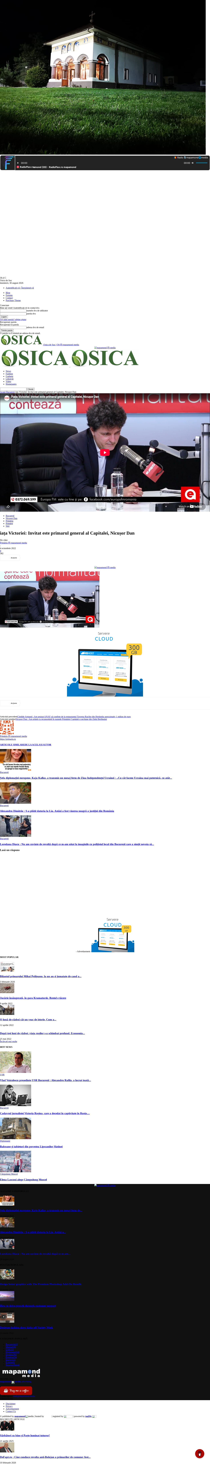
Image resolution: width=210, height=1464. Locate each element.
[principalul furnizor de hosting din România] (47, 1416)
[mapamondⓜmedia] (105, 347)
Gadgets (9, 376)
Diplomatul (5, 1141)
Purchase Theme (13, 300)
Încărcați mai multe (8, 1041)
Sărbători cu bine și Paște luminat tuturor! (25, 1435)
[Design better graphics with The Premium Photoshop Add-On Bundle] (7, 1278)
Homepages (11, 384)
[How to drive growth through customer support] (7, 1300)
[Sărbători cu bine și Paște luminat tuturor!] (7, 1430)
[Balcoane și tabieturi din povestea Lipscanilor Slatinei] (15, 1138)
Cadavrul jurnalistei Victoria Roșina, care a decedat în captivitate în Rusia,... (45, 1113)
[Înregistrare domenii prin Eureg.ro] (68, 1416)
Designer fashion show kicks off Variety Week (26, 1327)
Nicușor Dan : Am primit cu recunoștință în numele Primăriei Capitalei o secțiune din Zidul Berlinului (61, 719)
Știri (7, 526)
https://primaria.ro (8, 739)
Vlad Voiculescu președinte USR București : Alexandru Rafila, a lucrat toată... (45, 1080)
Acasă (3, 392)
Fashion (9, 374)
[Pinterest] (48, 558)
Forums (9, 295)
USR (2, 1074)
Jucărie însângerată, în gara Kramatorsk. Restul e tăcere (33, 997)
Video (8, 381)
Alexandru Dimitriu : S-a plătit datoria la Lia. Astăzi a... (33, 1232)
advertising (15, 1381)
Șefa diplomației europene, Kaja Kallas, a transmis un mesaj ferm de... (41, 1210)
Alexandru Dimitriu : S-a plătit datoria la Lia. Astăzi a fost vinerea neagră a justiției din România (57, 810)
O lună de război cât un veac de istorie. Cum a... (28, 1019)
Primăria (9, 521)
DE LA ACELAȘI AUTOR (38, 744)
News (8, 371)
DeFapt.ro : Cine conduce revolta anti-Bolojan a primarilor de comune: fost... (45, 1457)
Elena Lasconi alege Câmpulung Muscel (23, 1179)
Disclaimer (10, 1403)
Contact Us (11, 1411)
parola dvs (31, 313)
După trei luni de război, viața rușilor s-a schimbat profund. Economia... (42, 1033)
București (10, 392)
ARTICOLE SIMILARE (12, 744)
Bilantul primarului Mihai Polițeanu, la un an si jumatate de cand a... (40, 976)
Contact (9, 298)
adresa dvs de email (35, 327)
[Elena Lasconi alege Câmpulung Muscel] (15, 1171)
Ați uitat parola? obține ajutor (13, 319)
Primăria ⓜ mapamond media (13, 543)
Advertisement (12, 1409)
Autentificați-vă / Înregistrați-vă (20, 288)
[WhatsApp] (58, 558)
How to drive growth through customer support (28, 1305)
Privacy (9, 1406)
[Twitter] (37, 558)
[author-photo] (7, 733)
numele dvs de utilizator (37, 310)
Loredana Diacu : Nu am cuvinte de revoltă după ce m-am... (35, 1253)
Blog (8, 292)
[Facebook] (27, 558)
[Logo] (35, 366)
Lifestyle (10, 379)
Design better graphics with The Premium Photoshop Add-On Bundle (40, 1284)
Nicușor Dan (11, 518)
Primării (9, 523)
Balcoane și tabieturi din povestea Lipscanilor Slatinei (31, 1146)
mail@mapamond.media (24, 1396)
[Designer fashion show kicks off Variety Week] (7, 1322)
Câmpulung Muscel (9, 1174)
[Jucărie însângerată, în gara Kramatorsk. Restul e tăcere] (7, 992)
